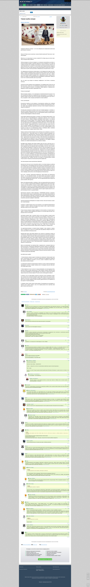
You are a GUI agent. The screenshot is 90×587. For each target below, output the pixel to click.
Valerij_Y (26, 422)
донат (62, 3)
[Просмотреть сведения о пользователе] (63, 21)
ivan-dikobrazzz (29, 360)
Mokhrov (28, 390)
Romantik (28, 483)
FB (64, 3)
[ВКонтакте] (35, 294)
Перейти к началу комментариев (27, 544)
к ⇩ (88, 576)
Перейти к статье (32, 301)
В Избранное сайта (32, 294)
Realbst (28, 440)
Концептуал (27, 325)
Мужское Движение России (56, 569)
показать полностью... (46, 308)
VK (66, 3)
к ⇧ (88, 573)
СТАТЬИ (23, 6)
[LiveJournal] (41, 294)
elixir (27, 311)
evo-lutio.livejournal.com (51, 291)
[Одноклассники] (37, 294)
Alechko (26, 446)
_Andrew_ (31, 440)
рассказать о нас (24, 3)
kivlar (26, 340)
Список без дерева (37, 301)
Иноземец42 (33, 390)
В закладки (27, 294)
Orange (28, 408)
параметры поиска (22, 13)
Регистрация (66, 0)
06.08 (67, 532)
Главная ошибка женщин (29, 6)
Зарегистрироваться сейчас (45, 559)
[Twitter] (36, 294)
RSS (69, 3)
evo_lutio (38, 16)
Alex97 (26, 397)
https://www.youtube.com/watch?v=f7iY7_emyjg (31, 356)
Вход (69, 0)
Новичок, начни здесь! (25, 22)
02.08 (67, 311)
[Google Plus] (40, 294)
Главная (20, 6)
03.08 (67, 360)
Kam (26, 532)
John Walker (28, 404)
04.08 (67, 478)
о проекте (21, 3)
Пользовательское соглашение (40, 569)
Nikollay (26, 354)
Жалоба (68, 309)
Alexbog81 (63, 22)
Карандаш (26, 330)
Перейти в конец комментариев (25, 301)
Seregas (30, 311)
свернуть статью (24, 16)
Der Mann (27, 345)
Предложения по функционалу (23, 569)
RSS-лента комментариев (44, 544)
